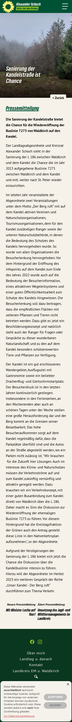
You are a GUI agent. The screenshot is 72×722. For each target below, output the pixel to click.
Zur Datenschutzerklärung (19, 716)
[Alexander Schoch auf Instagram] (40, 643)
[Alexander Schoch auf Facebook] (32, 643)
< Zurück (58, 98)
